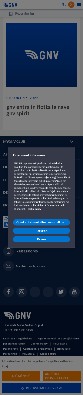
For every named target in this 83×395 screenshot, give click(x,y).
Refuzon (42, 231)
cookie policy (34, 208)
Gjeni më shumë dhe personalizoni (41, 222)
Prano (41, 239)
